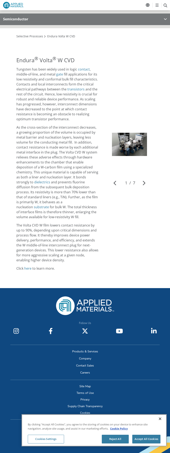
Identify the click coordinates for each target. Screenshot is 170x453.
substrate (41, 207)
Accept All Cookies (146, 439)
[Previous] (115, 183)
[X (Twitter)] (85, 331)
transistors (76, 89)
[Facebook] (50, 331)
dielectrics (42, 182)
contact (84, 69)
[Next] (143, 183)
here (28, 268)
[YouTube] (119, 331)
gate (59, 74)
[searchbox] (165, 5)
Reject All (115, 439)
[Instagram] (16, 331)
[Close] (160, 418)
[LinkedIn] (154, 331)
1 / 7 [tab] (130, 183)
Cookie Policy (119, 428)
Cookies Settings (45, 439)
